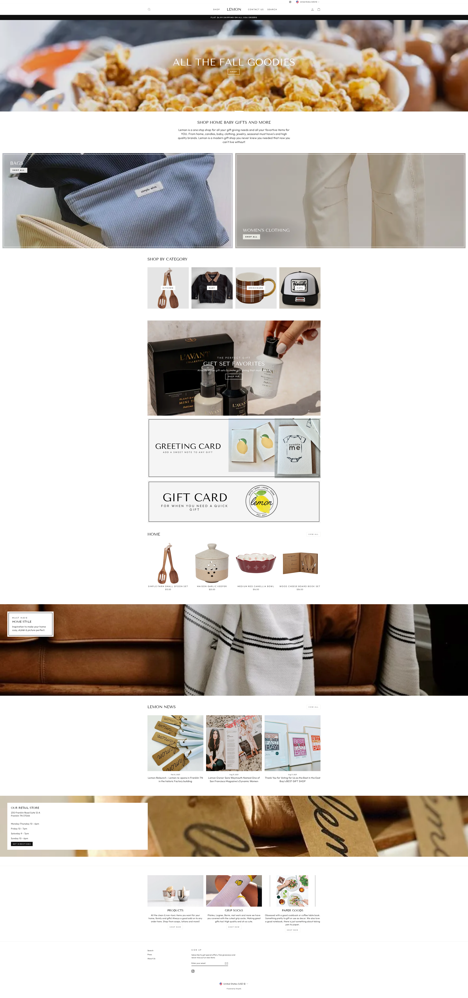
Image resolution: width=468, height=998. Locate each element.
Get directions (22, 844)
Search (272, 9)
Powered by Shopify (234, 989)
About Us (151, 958)
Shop (216, 9)
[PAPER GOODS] (293, 891)
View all (313, 534)
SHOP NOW (175, 927)
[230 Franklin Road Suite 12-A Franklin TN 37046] (234, 826)
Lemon (234, 9)
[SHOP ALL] (117, 200)
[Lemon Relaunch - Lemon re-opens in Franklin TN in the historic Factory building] (175, 743)
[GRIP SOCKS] (234, 891)
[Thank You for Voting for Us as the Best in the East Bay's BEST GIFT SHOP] (293, 743)
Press (149, 954)
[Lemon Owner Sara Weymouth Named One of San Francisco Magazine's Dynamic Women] (234, 743)
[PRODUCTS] (175, 891)
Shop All (251, 237)
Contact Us (256, 9)
